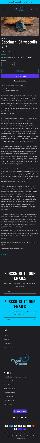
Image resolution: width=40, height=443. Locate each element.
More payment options (20, 80)
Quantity (3, 60)
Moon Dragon (12, 433)
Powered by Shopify (21, 433)
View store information (10, 90)
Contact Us (7, 343)
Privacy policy (10, 435)
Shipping (3, 54)
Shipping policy (31, 435)
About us (6, 339)
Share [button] (5, 254)
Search (6, 335)
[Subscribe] (34, 291)
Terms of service (20, 435)
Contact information (21, 438)
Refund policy (8, 348)
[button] (4, 9)
